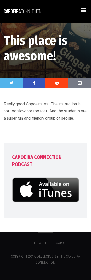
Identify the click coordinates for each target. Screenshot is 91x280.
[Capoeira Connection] (22, 11)
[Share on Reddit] (57, 83)
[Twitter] (11, 83)
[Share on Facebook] (34, 83)
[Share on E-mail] (79, 83)
